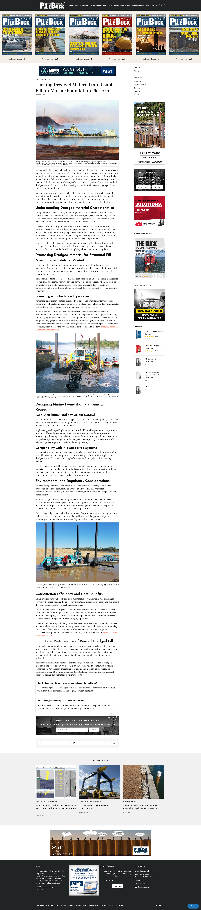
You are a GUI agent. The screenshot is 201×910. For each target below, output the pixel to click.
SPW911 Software (139, 78)
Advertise (137, 71)
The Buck (137, 88)
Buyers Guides (138, 81)
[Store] (149, 305)
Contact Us (137, 95)
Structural (98, 802)
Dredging (39, 802)
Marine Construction (43, 79)
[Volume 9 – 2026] (149, 258)
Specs (136, 91)
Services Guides (139, 85)
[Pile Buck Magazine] (53, 5)
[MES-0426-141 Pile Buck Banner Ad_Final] (77, 71)
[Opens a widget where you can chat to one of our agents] (193, 906)
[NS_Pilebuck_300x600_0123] (149, 133)
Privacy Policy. (39, 889)
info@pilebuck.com (143, 887)
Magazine (137, 68)
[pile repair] (149, 212)
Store (135, 74)
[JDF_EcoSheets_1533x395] (100, 842)
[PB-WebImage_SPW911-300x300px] (84, 880)
